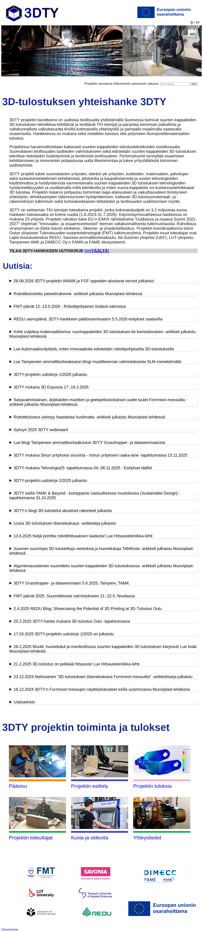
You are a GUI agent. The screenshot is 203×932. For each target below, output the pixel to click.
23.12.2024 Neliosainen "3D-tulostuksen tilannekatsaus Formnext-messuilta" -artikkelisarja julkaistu (103, 676)
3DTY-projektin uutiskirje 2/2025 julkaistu (50, 480)
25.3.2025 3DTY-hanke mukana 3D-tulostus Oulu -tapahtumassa (72, 621)
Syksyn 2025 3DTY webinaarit (41, 429)
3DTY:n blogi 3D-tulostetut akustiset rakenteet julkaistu (63, 510)
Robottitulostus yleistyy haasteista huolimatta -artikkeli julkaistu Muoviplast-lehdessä (89, 417)
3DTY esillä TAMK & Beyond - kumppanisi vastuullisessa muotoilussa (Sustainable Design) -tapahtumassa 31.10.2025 (94, 495)
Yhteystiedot (147, 837)
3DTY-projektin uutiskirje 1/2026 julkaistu (50, 374)
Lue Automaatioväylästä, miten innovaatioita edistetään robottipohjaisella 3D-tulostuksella (94, 349)
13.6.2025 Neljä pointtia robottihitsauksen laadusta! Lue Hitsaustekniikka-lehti (83, 536)
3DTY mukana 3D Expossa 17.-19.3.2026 (51, 387)
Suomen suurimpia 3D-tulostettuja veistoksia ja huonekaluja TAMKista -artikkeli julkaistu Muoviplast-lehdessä (101, 550)
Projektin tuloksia (152, 786)
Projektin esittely (89, 786)
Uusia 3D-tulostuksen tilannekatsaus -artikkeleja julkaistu (65, 523)
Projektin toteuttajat (31, 837)
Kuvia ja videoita (89, 837)
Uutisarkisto (24, 702)
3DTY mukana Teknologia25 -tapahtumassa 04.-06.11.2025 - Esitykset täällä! (83, 468)
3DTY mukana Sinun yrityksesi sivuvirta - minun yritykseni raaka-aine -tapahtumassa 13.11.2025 (100, 455)
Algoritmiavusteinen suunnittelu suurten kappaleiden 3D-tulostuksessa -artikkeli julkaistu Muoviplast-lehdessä (101, 568)
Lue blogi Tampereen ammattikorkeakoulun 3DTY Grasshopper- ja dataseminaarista (89, 442)
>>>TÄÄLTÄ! (96, 251)
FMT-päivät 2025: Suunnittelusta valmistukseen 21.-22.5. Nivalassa (74, 596)
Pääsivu (18, 786)
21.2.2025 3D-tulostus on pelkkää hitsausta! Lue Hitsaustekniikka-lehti (76, 664)
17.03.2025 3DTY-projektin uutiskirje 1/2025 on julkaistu (64, 634)
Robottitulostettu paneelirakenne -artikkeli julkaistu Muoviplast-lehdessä (78, 293)
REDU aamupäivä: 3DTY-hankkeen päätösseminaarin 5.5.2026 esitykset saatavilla (88, 319)
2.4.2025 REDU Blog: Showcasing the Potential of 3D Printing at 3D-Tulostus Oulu (88, 608)
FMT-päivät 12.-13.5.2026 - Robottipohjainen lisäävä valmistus (70, 306)
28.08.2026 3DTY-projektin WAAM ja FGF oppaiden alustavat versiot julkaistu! (84, 281)
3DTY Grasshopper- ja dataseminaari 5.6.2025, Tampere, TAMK (71, 583)
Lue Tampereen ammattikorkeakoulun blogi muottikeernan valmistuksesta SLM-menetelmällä (97, 361)
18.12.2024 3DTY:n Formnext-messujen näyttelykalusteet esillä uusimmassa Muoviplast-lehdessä (102, 689)
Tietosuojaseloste (9, 929)
